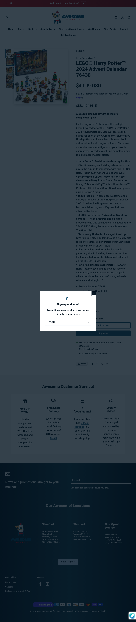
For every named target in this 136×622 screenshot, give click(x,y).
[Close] (94, 293)
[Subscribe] (88, 322)
